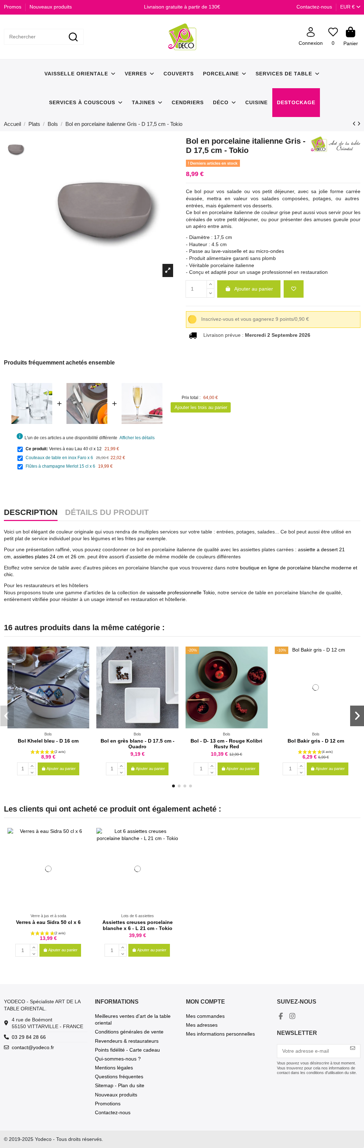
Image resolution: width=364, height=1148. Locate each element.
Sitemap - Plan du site (119, 1085)
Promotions (108, 1103)
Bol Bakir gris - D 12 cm (316, 741)
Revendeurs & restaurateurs (127, 1041)
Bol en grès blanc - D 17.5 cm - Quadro (138, 744)
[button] (173, 786)
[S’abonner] (352, 1048)
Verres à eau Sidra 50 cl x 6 (48, 922)
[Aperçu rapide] (83, 669)
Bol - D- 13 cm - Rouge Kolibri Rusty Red (226, 744)
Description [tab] (31, 513)
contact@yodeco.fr (33, 1047)
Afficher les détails (137, 437)
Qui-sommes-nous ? (118, 1059)
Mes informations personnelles (220, 1034)
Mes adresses (202, 1025)
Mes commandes (205, 1016)
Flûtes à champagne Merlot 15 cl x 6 (60, 466)
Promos (13, 7)
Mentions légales (114, 1067)
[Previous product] (355, 124)
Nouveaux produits (51, 7)
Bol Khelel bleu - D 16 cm (48, 741)
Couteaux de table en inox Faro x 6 (59, 457)
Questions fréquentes (119, 1076)
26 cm (78, 556)
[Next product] (358, 124)
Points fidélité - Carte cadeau (127, 1050)
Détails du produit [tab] (107, 513)
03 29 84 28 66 (29, 1037)
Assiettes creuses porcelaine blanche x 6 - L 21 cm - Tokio (137, 925)
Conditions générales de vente (129, 1032)
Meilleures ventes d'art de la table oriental (133, 1019)
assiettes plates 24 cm (39, 556)
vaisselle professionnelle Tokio (181, 592)
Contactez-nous (314, 7)
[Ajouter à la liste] (294, 289)
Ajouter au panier (253, 289)
